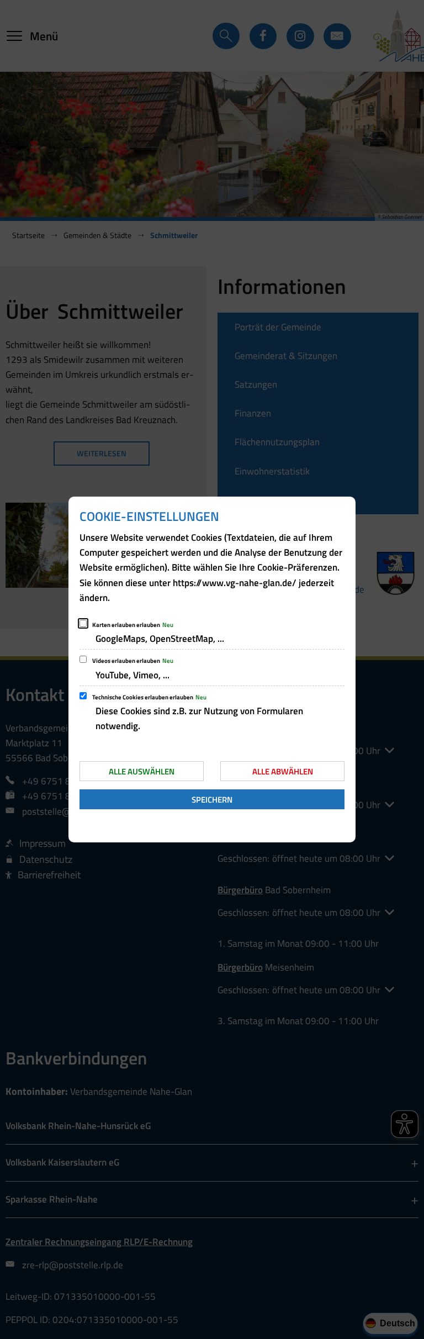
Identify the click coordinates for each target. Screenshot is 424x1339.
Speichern (212, 799)
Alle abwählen (282, 771)
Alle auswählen (141, 771)
